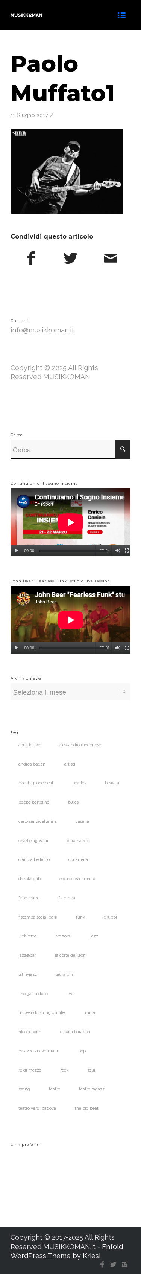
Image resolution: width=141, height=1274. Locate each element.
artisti (69, 764)
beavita (112, 783)
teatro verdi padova (37, 1108)
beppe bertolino (33, 802)
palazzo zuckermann (38, 1051)
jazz (94, 936)
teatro (54, 1089)
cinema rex (78, 840)
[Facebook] (102, 1264)
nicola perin (29, 1031)
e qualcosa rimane (77, 878)
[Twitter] (113, 1264)
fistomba (66, 898)
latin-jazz (27, 974)
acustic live (29, 745)
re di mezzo (29, 1070)
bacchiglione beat (35, 783)
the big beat (87, 1108)
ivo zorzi (63, 936)
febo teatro (28, 898)
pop (82, 1051)
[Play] (16, 551)
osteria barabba (75, 1031)
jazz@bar (27, 955)
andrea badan (31, 764)
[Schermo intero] (127, 551)
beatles (79, 783)
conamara (78, 859)
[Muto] (117, 551)
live (70, 993)
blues (73, 802)
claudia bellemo (34, 859)
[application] (70, 522)
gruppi (110, 917)
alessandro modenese (80, 745)
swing (24, 1089)
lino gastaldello (33, 993)
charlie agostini (33, 840)
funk (80, 917)
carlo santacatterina (37, 821)
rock (64, 1070)
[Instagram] (124, 1264)
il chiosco (27, 936)
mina (90, 1012)
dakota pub (29, 878)
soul (91, 1070)
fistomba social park (37, 917)
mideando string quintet (42, 1012)
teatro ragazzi (92, 1089)
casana (82, 821)
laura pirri (65, 974)
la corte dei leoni (71, 955)
